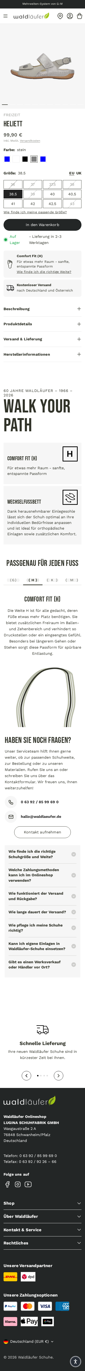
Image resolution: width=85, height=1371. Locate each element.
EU (71, 173)
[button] (75, 1361)
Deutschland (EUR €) (29, 1341)
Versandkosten (30, 140)
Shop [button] (9, 1203)
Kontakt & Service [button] (22, 1229)
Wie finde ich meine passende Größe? (35, 212)
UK (78, 173)
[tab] (13, 581)
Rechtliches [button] (16, 1242)
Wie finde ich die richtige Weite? (44, 272)
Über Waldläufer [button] (21, 1216)
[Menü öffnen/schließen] (5, 16)
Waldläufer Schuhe (35, 1357)
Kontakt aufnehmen (42, 832)
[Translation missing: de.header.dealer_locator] (60, 16)
